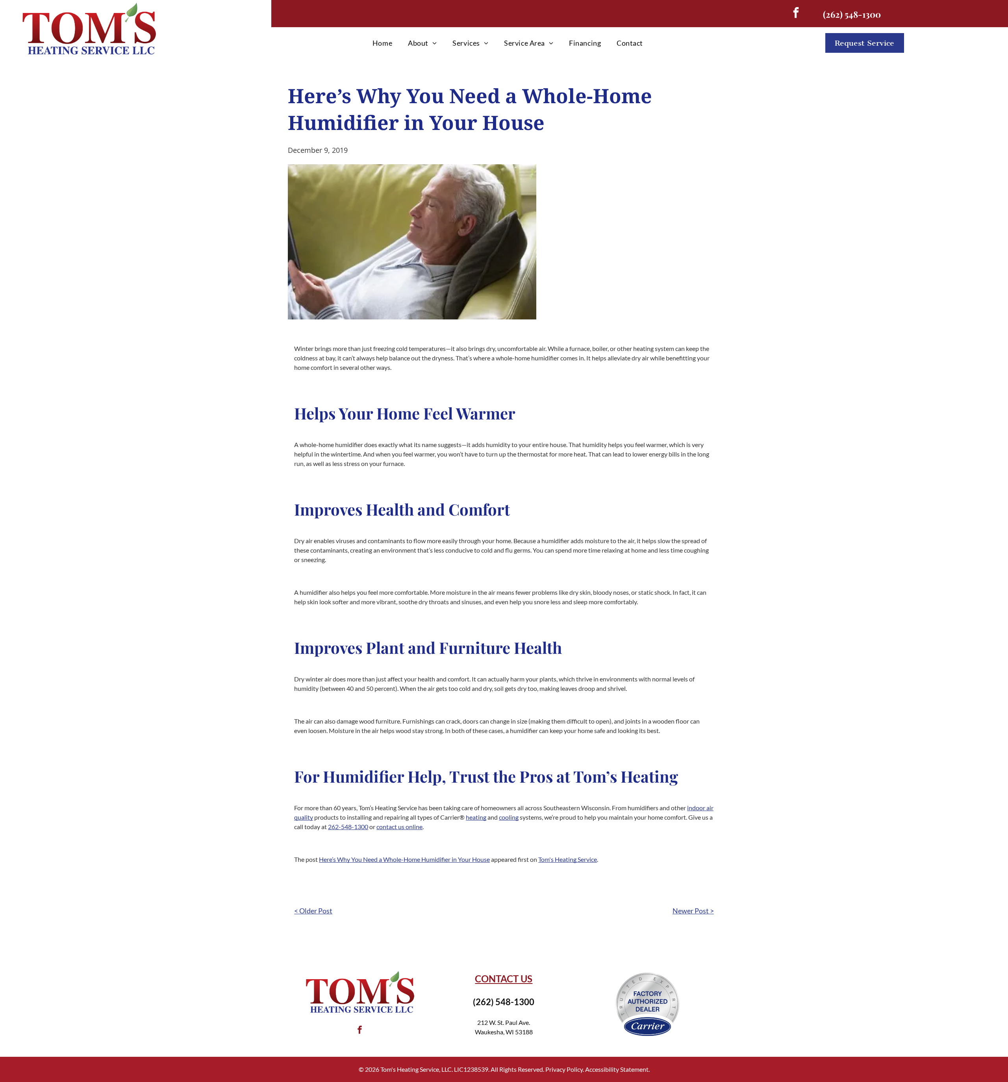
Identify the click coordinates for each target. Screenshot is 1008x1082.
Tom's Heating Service (567, 859)
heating (476, 817)
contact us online (399, 826)
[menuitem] (382, 42)
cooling (509, 817)
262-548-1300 (348, 826)
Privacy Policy (564, 1069)
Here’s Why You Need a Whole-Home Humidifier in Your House (404, 859)
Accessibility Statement (617, 1069)
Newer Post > (693, 910)
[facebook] (795, 13)
